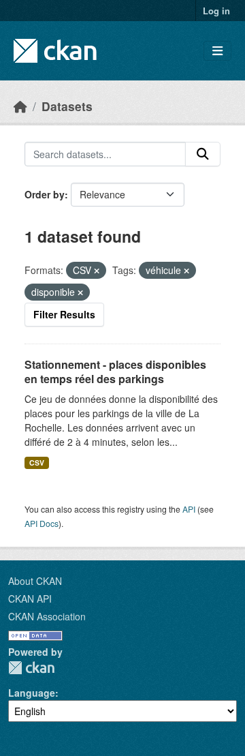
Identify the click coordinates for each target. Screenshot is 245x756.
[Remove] (96, 270)
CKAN (31, 668)
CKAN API (30, 598)
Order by (44, 194)
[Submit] (202, 154)
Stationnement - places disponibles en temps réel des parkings (115, 372)
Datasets (67, 106)
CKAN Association (47, 616)
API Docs (41, 523)
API (188, 509)
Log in (216, 10)
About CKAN (35, 581)
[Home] (20, 106)
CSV (36, 462)
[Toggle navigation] (217, 51)
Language (31, 692)
